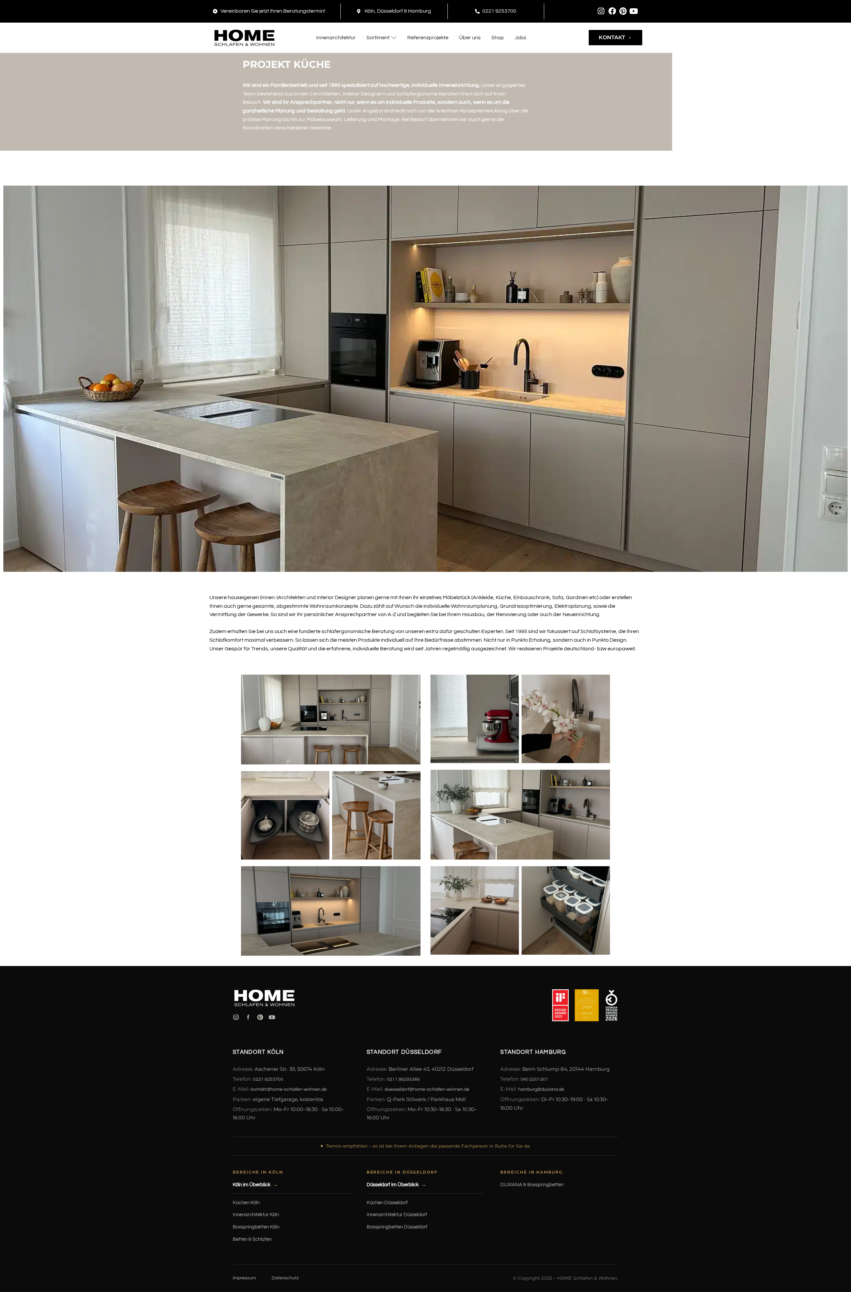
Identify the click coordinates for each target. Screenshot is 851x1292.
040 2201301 (534, 1079)
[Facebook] (612, 11)
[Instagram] (601, 11)
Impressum (244, 1278)
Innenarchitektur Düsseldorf (397, 1214)
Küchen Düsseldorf (387, 1202)
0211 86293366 (403, 1079)
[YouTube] (272, 1017)
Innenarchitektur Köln (256, 1214)
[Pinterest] (623, 11)
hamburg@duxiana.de (541, 1089)
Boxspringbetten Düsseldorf (397, 1226)
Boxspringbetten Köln (256, 1226)
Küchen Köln (246, 1202)
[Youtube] (633, 11)
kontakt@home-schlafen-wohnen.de (289, 1089)
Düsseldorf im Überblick (393, 1184)
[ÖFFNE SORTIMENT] (394, 38)
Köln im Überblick (252, 1184)
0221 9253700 (268, 1079)
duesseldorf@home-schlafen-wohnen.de (427, 1089)
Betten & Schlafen (252, 1239)
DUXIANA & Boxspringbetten (531, 1184)
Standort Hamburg (533, 1052)
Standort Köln (258, 1052)
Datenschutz (285, 1278)
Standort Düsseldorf (404, 1052)
